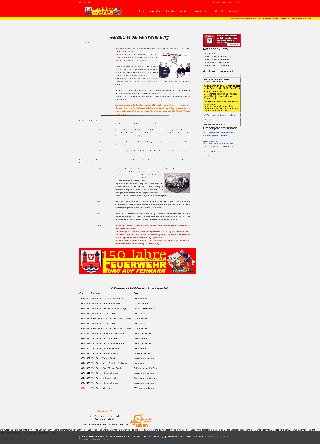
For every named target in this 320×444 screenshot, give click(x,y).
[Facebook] (80, 2)
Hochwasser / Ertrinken (218, 65)
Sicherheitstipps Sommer (219, 56)
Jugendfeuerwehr (202, 11)
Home (141, 11)
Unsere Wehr (155, 11)
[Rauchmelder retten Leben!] (141, 420)
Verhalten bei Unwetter (218, 62)
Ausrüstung (185, 11)
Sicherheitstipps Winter (218, 59)
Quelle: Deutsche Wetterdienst (211, 122)
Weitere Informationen (160, 442)
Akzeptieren (7, 438)
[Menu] (80, 11)
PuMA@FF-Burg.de (232, 2)
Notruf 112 (212, 53)
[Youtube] (85, 2)
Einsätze (171, 11)
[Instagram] (89, 2)
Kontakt (235, 11)
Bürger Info (219, 11)
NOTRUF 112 (217, 2)
